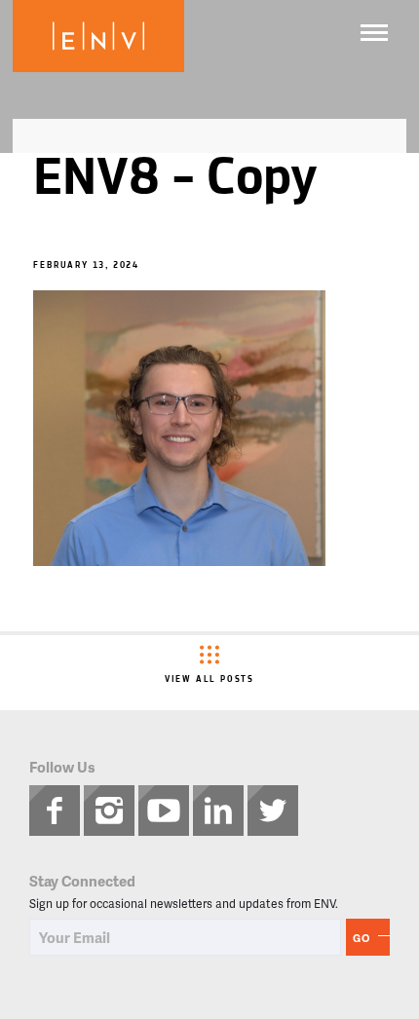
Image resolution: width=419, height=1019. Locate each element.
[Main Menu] (374, 32)
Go (361, 937)
